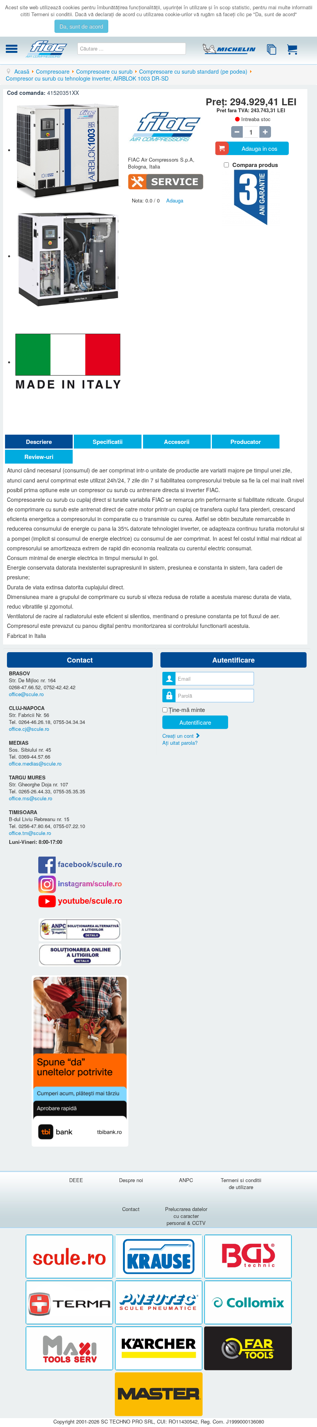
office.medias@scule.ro (35, 763)
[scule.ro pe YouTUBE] (80, 901)
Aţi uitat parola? (180, 742)
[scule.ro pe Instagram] (80, 884)
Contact (131, 1209)
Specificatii (108, 441)
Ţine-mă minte (187, 710)
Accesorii (176, 441)
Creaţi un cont (178, 735)
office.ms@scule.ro (30, 798)
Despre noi (131, 1180)
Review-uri (38, 456)
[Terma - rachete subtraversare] (70, 1302)
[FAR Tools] (248, 1348)
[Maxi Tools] (70, 1348)
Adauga (174, 200)
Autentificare (195, 722)
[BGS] (248, 1256)
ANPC (186, 1180)
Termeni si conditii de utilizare (241, 1183)
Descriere (39, 441)
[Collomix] (248, 1302)
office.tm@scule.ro (30, 833)
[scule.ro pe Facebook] (80, 865)
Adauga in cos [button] (260, 148)
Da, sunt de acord (81, 26)
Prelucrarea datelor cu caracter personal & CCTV (186, 1215)
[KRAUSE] (159, 1256)
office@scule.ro (26, 694)
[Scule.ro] (70, 1256)
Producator (245, 441)
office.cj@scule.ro (29, 728)
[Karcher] (159, 1348)
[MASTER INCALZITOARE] (159, 1394)
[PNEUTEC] (159, 1302)
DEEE (76, 1180)
